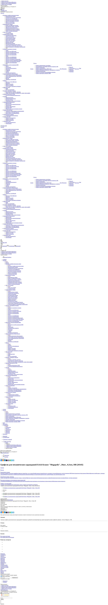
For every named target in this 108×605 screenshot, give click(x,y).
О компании (8, 427)
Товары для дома (11, 399)
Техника (10, 369)
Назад (7, 261)
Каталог (7, 262)
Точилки (26, 481)
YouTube (6, 456)
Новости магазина (6, 576)
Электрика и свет (11, 405)
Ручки (1, 481)
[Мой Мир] (5, 460)
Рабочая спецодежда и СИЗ (14, 365)
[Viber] (8, 460)
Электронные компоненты (13, 377)
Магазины (2, 559)
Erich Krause (10, 499)
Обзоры (2, 572)
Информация (3, 562)
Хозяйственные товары (13, 292)
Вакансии (2, 558)
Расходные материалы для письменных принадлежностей (40, 481)
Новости (2, 556)
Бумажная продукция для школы (58, 477)
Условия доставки (4, 566)
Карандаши (5, 481)
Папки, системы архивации (71, 477)
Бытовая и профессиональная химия (16, 266)
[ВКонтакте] (1, 460)
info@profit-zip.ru (5, 452)
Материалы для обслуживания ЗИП (15, 324)
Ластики (22, 481)
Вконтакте (6, 455)
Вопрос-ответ (3, 570)
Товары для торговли (12, 387)
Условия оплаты (3, 565)
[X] (6, 460)
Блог (1, 569)
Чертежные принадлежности (59, 481)
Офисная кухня (11, 354)
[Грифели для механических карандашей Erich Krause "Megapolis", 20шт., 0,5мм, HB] (21, 487)
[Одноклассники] (3, 460)
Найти (2, 599)
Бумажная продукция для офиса (44, 477)
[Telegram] (13, 460)
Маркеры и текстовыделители (14, 481)
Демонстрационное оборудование (15, 336)
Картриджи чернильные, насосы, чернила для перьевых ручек (22, 484)
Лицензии (2, 561)
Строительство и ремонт (13, 394)
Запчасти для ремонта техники (14, 307)
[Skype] (11, 460)
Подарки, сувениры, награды (14, 359)
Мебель (9, 345)
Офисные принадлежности (32, 477)
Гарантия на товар (4, 567)
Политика (2, 560)
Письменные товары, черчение (19, 477)
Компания (2, 553)
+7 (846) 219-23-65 (4, 1)
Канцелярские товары (12, 277)
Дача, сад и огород (12, 287)
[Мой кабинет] (1, 240)
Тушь (36, 484)
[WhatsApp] (10, 460)
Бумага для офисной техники (6, 477)
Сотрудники (3, 557)
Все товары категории (5, 536)
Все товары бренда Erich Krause (7, 537)
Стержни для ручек (4, 484)
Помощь (2, 563)
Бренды (2, 571)
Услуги (7, 412)
